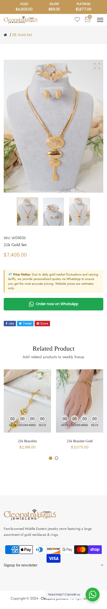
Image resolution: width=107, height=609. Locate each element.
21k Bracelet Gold (80, 441)
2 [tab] (56, 458)
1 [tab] (50, 458)
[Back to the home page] (5, 35)
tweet (27, 323)
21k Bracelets (27, 441)
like (11, 323)
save (44, 323)
